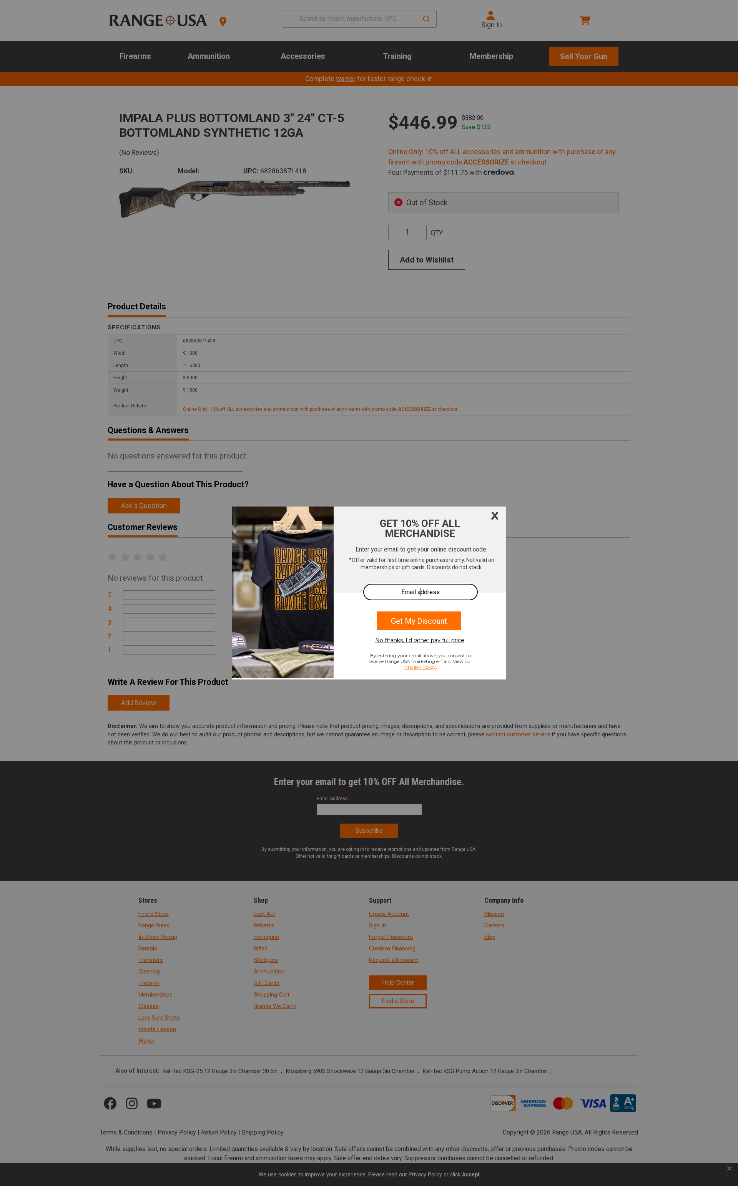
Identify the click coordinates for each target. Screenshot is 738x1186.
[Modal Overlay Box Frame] (369, 593)
